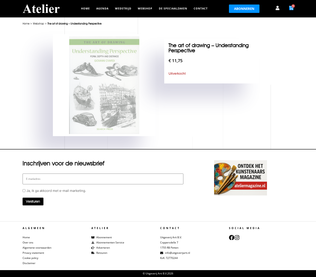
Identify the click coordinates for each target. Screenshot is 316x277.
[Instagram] (237, 237)
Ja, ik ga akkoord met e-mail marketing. (56, 190)
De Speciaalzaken (173, 8)
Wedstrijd (123, 8)
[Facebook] (231, 237)
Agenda (102, 8)
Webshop (145, 8)
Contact (201, 8)
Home (85, 8)
